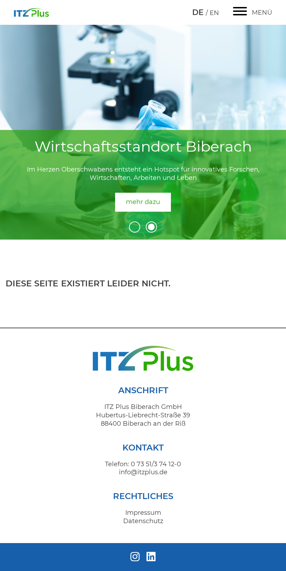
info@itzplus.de (143, 472)
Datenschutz (143, 521)
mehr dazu (143, 202)
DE (199, 12)
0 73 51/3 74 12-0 (156, 464)
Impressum (143, 513)
